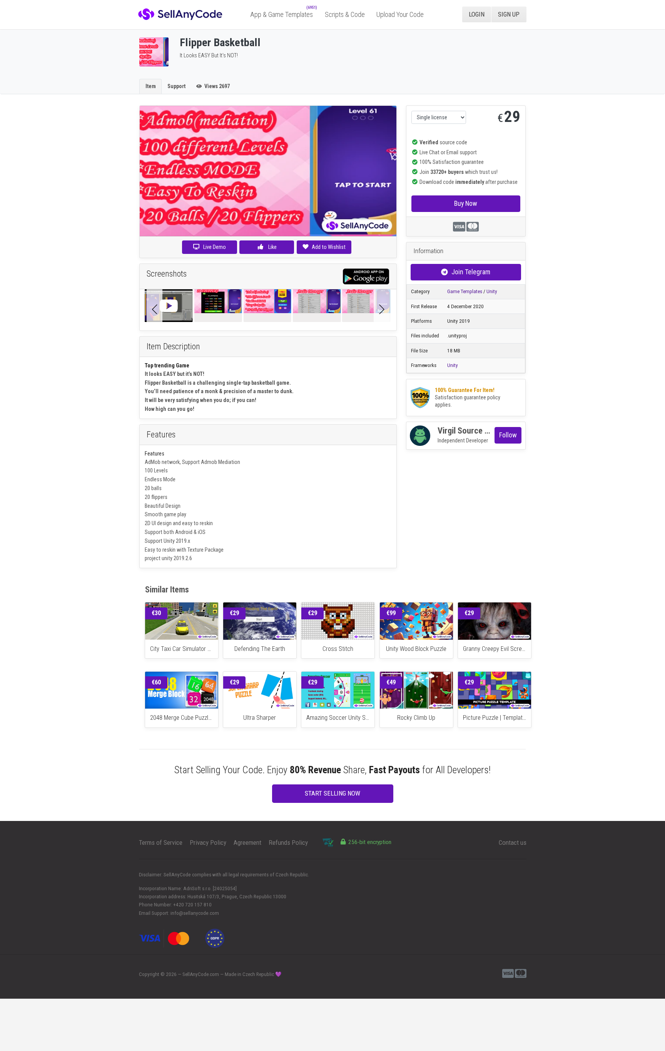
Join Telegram (470, 272)
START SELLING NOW (332, 793)
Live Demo (214, 247)
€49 (391, 682)
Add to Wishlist (329, 247)
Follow (508, 435)
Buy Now (465, 203)
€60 (156, 682)
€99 (391, 613)
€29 (234, 613)
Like (272, 247)
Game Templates (464, 291)
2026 (171, 974)
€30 (156, 613)
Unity (491, 291)
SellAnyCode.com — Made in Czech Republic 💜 (232, 974)
